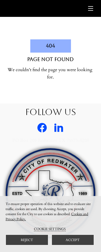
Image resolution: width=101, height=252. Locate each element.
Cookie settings (50, 229)
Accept (73, 240)
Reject (27, 240)
